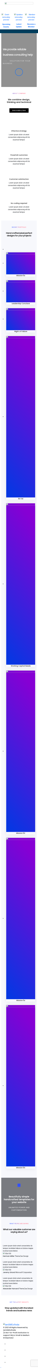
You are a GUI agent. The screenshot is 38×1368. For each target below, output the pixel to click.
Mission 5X (20, 833)
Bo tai (20, 498)
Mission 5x (20, 275)
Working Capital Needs (21, 666)
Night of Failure (20, 331)
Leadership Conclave (21, 303)
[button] (19, 110)
